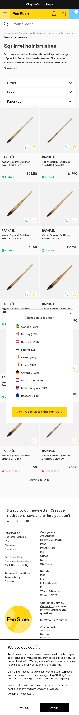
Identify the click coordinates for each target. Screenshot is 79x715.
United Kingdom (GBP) (34, 388)
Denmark (45, 637)
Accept (54, 707)
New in (44, 559)
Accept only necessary (21, 693)
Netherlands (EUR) (32, 380)
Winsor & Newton (50, 591)
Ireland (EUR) (28, 357)
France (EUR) (28, 365)
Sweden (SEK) (29, 326)
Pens (43, 543)
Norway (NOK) (29, 334)
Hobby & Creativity (51, 539)
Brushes (37, 33)
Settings (24, 707)
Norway (44, 633)
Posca (43, 587)
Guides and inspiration (18, 561)
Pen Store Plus (13, 557)
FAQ (7, 540)
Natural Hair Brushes (58, 33)
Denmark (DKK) (30, 341)
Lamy (43, 578)
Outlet (44, 555)
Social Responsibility (17, 565)
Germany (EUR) (30, 372)
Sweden (45, 630)
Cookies (9, 581)
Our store (10, 548)
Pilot (42, 574)
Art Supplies (22, 33)
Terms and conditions (17, 573)
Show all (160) (48, 595)
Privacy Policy (12, 577)
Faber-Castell (48, 582)
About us (10, 544)
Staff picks (46, 563)
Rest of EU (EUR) (30, 395)
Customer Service (15, 536)
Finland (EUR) (28, 349)
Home (7, 33)
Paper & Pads (48, 547)
